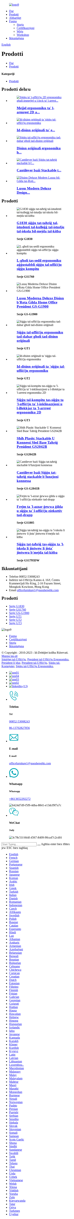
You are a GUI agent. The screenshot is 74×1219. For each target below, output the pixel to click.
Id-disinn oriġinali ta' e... (36, 130)
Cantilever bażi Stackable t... (39, 170)
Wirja (20, 31)
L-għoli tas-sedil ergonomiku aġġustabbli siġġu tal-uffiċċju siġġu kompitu (39, 264)
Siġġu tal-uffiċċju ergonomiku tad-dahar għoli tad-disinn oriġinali (40, 336)
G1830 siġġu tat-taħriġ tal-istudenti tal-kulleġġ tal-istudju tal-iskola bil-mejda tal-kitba (40, 227)
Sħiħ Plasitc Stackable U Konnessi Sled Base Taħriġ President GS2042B (37, 442)
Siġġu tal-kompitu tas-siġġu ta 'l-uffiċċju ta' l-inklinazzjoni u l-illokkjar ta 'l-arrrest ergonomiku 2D (40, 406)
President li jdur (11, 662)
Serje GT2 (15, 619)
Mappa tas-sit (9, 656)
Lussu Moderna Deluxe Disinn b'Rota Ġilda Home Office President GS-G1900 (40, 302)
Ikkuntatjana (16, 38)
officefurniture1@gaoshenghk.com (38, 590)
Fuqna (13, 21)
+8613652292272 (20, 798)
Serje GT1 (15, 616)
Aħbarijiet (15, 17)
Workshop (23, 34)
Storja (20, 24)
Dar (11, 11)
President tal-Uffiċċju (34, 662)
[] (38, 845)
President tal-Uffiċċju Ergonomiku (47, 659)
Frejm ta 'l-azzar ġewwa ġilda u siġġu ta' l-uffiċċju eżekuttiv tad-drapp (40, 511)
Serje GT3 (15, 623)
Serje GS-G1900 (19, 613)
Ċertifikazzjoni (25, 28)
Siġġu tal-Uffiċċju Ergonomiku (34, 666)
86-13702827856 (19, 727)
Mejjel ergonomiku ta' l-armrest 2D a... (35, 110)
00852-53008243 (19, 721)
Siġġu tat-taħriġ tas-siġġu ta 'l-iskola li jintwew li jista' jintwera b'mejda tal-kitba (40, 548)
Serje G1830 (16, 606)
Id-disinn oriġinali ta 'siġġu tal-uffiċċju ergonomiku (41, 368)
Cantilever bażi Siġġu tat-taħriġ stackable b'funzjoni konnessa (37, 476)
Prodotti (14, 14)
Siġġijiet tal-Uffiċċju (14, 659)
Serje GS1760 (17, 609)
